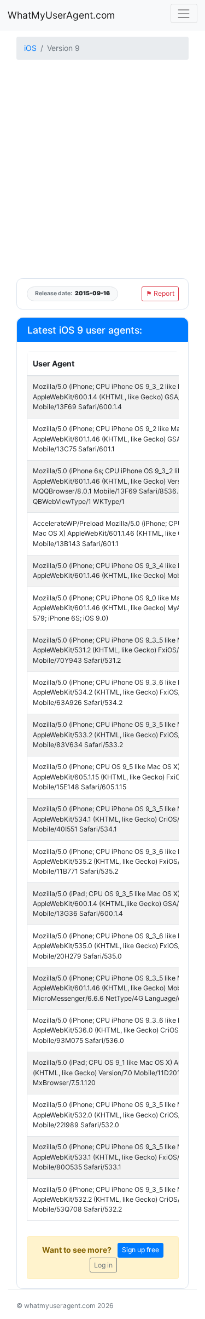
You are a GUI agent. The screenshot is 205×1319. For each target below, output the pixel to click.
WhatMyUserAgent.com (61, 15)
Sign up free (140, 1250)
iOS (30, 48)
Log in (103, 1265)
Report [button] (160, 293)
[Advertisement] (102, 170)
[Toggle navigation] (184, 13)
